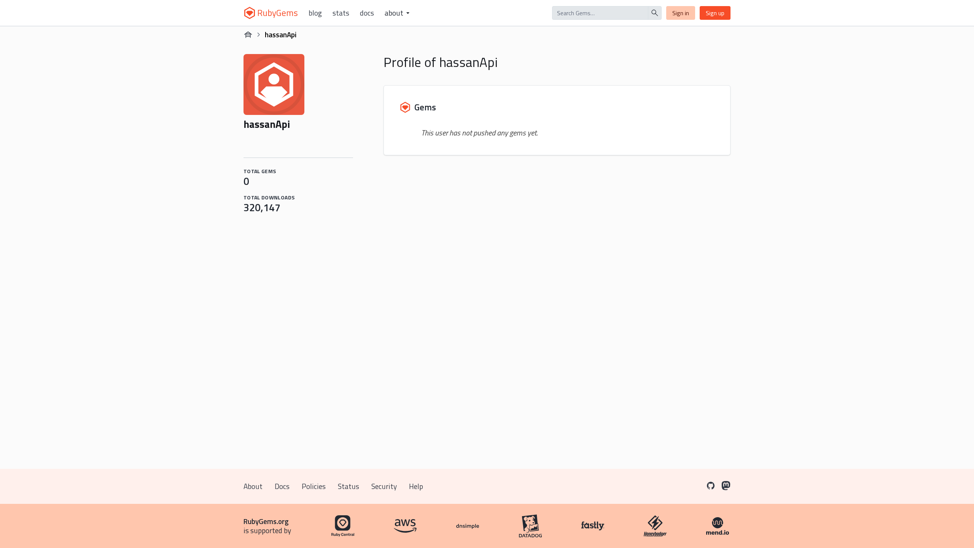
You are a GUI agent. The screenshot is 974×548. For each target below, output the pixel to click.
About (253, 486)
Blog (315, 13)
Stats (341, 13)
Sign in (680, 13)
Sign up (715, 13)
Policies (314, 486)
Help (416, 486)
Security (384, 486)
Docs (367, 13)
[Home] (248, 35)
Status (348, 486)
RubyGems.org (266, 521)
